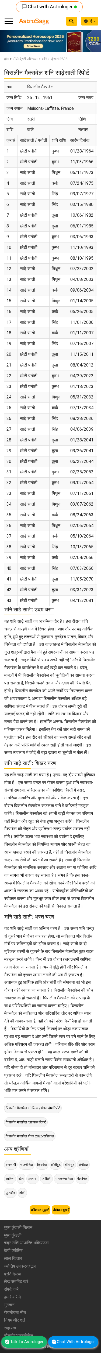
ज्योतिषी (46, 1179)
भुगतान (9, 1304)
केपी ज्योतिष (13, 1250)
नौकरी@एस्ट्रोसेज (18, 1335)
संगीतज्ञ (83, 1165)
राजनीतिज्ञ (26, 1165)
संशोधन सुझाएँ (61, 1210)
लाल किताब (13, 1258)
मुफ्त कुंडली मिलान (18, 1227)
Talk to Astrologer (26, 1341)
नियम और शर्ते (14, 1320)
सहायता (10, 1327)
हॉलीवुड (56, 1165)
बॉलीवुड (69, 1165)
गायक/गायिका (64, 1179)
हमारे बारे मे (12, 1297)
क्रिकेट (42, 1165)
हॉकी (22, 1193)
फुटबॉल (10, 1193)
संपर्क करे (11, 1289)
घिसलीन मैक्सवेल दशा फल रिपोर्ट (26, 1122)
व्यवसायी (11, 1165)
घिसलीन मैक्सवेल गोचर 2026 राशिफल (30, 1136)
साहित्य (10, 1179)
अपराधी (32, 1179)
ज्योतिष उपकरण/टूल (20, 1266)
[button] (7, 41)
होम (6, 59)
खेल (21, 1179)
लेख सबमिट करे (16, 1281)
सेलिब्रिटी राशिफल (25, 59)
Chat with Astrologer (48, 6)
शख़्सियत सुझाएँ (40, 1210)
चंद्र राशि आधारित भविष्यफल (26, 1242)
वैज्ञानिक (82, 1179)
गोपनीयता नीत (15, 1312)
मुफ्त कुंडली (13, 1235)
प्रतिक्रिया (12, 1273)
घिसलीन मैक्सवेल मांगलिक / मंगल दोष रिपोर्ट (33, 1108)
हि (91, 21)
